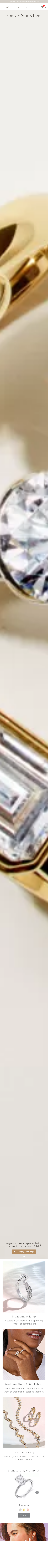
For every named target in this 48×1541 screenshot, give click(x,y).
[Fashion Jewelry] (24, 1422)
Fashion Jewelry (24, 1452)
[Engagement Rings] (24, 1287)
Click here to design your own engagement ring (24, 1)
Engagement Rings (24, 1316)
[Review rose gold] (28, 1509)
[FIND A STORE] (45, 7)
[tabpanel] (24, 635)
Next (37, 1492)
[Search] (7, 7)
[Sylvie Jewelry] (24, 7)
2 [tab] (21, 1256)
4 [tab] (26, 1256)
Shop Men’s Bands (24, 1252)
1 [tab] (19, 1256)
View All (24, 1515)
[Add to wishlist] (42, 7)
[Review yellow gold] (24, 1509)
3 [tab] (24, 1256)
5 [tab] (28, 1256)
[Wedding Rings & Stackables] (24, 1355)
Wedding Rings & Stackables (24, 1384)
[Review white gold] (20, 1509)
